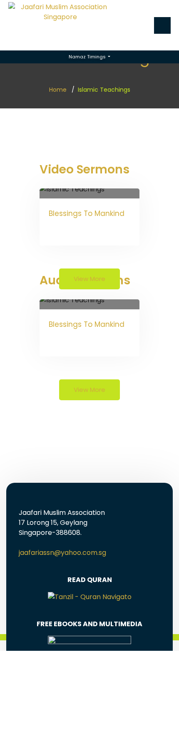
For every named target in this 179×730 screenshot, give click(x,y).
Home (58, 89)
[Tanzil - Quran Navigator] (90, 596)
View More (89, 278)
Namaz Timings (88, 56)
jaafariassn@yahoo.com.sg (62, 552)
